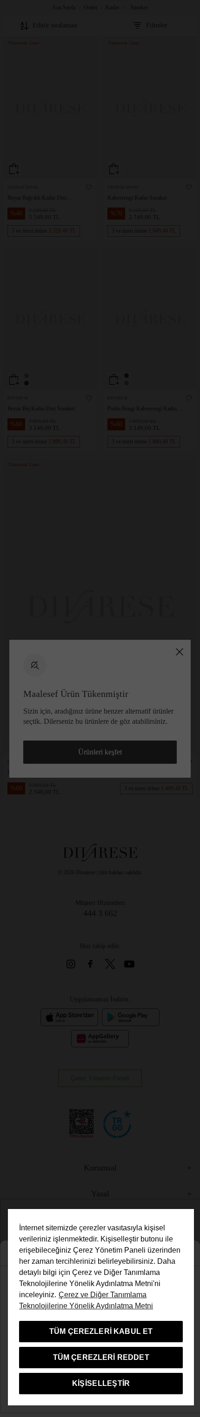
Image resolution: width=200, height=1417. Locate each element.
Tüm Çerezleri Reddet (101, 1357)
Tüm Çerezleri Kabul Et (101, 1331)
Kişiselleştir (101, 1383)
